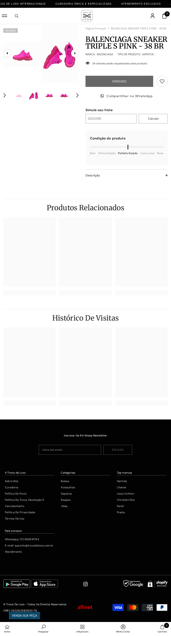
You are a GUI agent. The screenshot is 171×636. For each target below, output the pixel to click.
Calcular (153, 118)
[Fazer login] (152, 15)
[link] (29, 292)
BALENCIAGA (105, 54)
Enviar (117, 450)
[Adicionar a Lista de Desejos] (162, 81)
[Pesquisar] (16, 16)
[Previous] (4, 95)
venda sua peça (24, 616)
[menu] (4, 15)
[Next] (77, 95)
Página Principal (96, 28)
